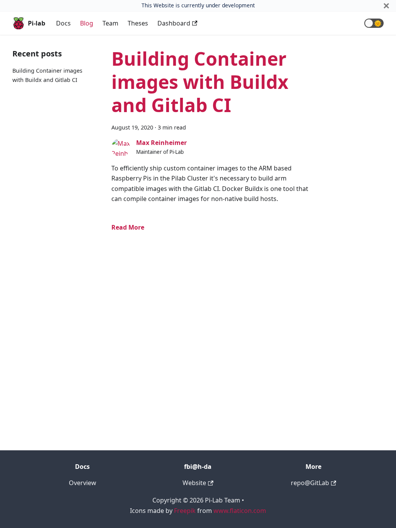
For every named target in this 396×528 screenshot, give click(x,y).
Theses (138, 23)
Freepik (185, 510)
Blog (86, 23)
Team (110, 23)
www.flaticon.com (239, 510)
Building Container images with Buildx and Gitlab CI (199, 82)
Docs (63, 23)
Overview (82, 483)
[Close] (386, 5)
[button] (374, 23)
